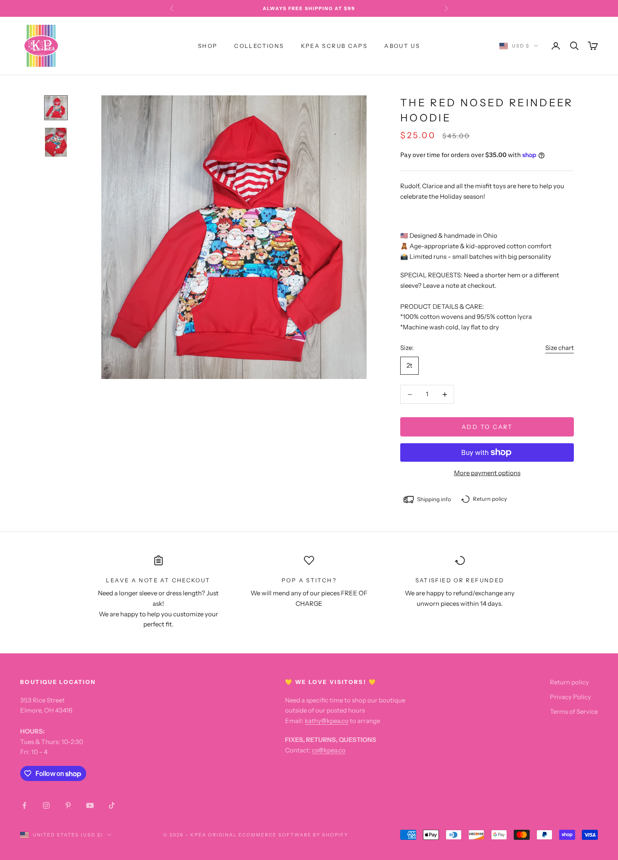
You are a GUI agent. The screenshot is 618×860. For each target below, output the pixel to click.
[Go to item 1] (56, 108)
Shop (208, 45)
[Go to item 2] (56, 142)
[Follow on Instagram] (46, 805)
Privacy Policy (570, 697)
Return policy (569, 682)
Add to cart (487, 427)
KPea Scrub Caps (334, 45)
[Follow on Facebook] (24, 805)
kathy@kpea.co (327, 721)
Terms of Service (574, 711)
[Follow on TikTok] (112, 805)
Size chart (559, 348)
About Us (402, 45)
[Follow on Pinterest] (68, 805)
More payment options (487, 473)
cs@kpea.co (329, 750)
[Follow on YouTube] (90, 805)
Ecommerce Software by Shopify (293, 835)
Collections (259, 45)
